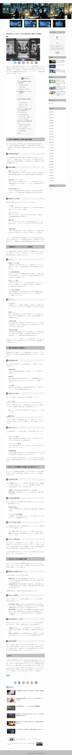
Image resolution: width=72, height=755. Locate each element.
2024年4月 (51, 167)
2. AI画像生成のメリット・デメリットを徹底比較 (25, 92)
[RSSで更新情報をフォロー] (58, 52)
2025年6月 (51, 128)
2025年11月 (51, 114)
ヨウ (57, 42)
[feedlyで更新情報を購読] (56, 52)
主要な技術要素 (22, 87)
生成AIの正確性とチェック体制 (25, 128)
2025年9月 (51, 120)
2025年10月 (51, 117)
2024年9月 (51, 153)
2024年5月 (51, 164)
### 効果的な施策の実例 (23, 114)
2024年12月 (51, 145)
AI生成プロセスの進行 (23, 104)
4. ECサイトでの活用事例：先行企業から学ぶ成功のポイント (24, 110)
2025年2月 (51, 139)
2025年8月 (51, 123)
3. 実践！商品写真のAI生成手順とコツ (25, 100)
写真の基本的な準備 (23, 102)
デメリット (21, 97)
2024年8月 (51, 156)
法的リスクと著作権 (23, 126)
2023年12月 (51, 178)
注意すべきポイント (23, 106)
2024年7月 (51, 158)
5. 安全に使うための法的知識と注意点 (25, 122)
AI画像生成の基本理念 (23, 84)
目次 (25, 78)
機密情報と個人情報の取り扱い (25, 124)
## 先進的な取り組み (23, 112)
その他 (8, 675)
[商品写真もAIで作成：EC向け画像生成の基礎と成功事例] (23, 62)
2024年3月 (51, 169)
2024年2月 (51, 172)
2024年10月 (51, 150)
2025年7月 (51, 125)
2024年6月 (51, 161)
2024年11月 (51, 147)
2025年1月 (51, 142)
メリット (21, 94)
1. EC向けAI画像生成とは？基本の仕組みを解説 (24, 82)
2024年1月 (51, 175)
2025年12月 (51, 112)
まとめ (19, 133)
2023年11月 (51, 180)
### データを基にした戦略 (24, 116)
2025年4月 (51, 134)
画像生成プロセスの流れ (24, 89)
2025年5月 (51, 131)
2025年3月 (51, 136)
